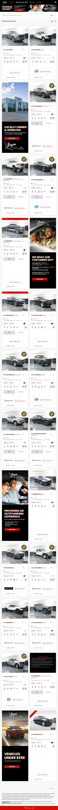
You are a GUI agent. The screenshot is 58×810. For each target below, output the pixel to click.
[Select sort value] (54, 21)
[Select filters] (52, 21)
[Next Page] (45, 788)
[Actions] (25, 49)
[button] (26, 36)
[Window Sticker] (26, 62)
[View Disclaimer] (17, 61)
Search (51, 15)
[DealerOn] (6, 802)
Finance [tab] (48, 123)
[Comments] (23, 62)
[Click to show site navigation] (55, 2)
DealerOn (11, 803)
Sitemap (15, 803)
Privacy (19, 803)
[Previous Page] (42, 788)
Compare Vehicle (10, 77)
